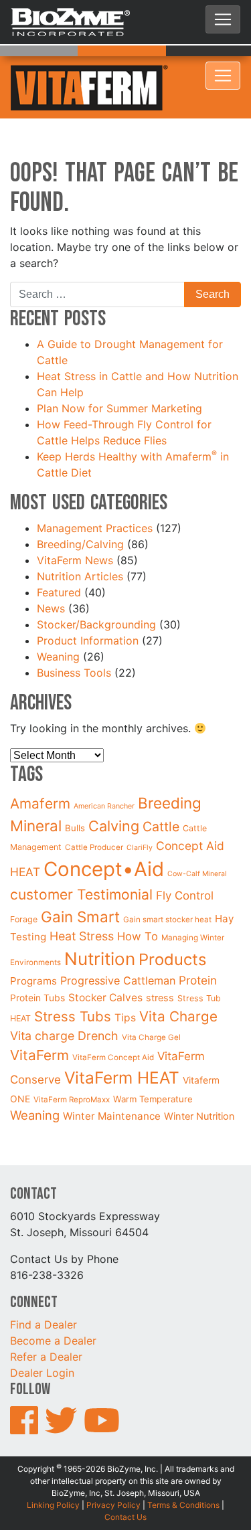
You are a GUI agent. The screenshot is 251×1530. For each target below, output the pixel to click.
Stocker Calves (105, 963)
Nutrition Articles (80, 542)
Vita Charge (178, 982)
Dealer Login (42, 1339)
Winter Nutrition (199, 1082)
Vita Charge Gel (151, 1003)
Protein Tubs (37, 963)
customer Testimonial (81, 860)
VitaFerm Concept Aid (113, 1024)
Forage (23, 885)
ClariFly (140, 813)
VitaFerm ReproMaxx (71, 1065)
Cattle (161, 792)
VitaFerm (39, 1021)
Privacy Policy (113, 1471)
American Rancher (104, 772)
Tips (125, 983)
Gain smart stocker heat (167, 885)
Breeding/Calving (80, 510)
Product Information (88, 606)
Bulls (75, 793)
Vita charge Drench (64, 1002)
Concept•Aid (104, 835)
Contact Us (125, 1483)
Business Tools (74, 638)
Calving (113, 791)
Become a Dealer (53, 1307)
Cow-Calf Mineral (197, 839)
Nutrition (99, 924)
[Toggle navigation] (222, 19)
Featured (59, 558)
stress (160, 964)
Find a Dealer (43, 1291)
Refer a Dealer (46, 1323)
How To (137, 903)
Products (172, 925)
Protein (198, 946)
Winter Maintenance (112, 1082)
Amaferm (40, 770)
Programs (33, 946)
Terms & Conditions (183, 1471)
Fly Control (185, 861)
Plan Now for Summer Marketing (121, 374)
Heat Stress (82, 903)
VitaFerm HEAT (121, 1044)
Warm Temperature (153, 1064)
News (51, 574)
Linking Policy (53, 1471)
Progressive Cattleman (117, 946)
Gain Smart (80, 882)
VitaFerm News (75, 526)
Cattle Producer (94, 813)
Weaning (58, 622)
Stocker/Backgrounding (96, 590)
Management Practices (95, 494)
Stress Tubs (72, 982)
